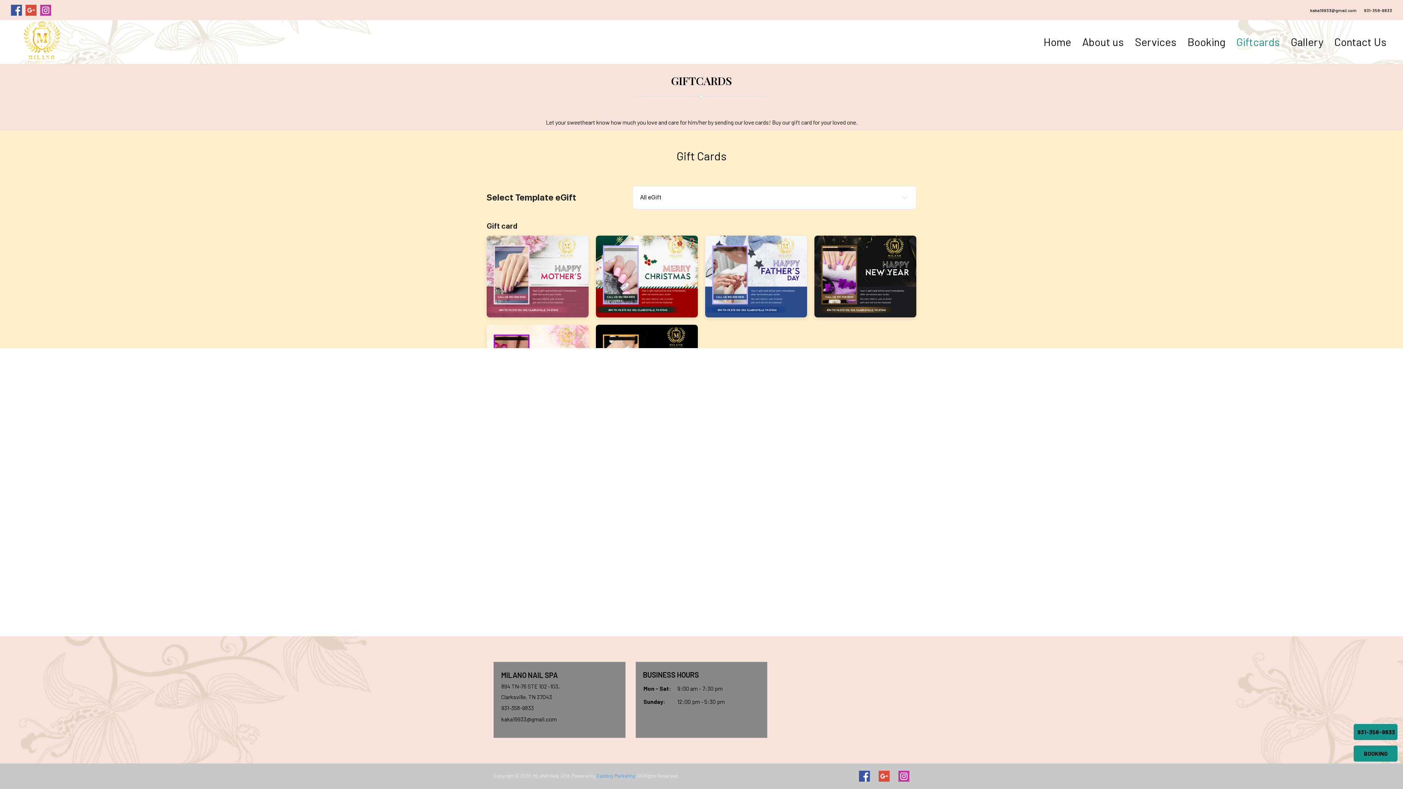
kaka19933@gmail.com (1333, 10)
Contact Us (1360, 41)
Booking (1206, 41)
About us (1103, 41)
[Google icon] (884, 776)
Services (1155, 41)
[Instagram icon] (903, 776)
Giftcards (1258, 41)
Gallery (1307, 41)
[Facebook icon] (864, 776)
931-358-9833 (1378, 10)
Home (1057, 41)
